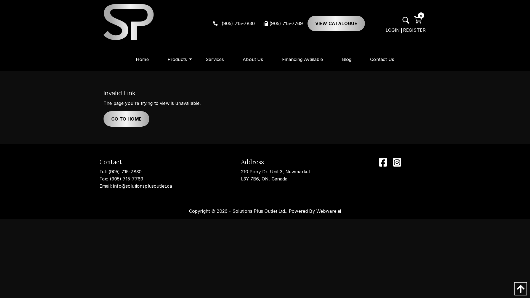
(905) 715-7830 (237, 23)
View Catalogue (336, 23)
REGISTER (414, 30)
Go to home (126, 119)
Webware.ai (328, 211)
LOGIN (393, 30)
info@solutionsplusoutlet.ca (142, 186)
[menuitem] (142, 59)
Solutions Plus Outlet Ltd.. (259, 211)
